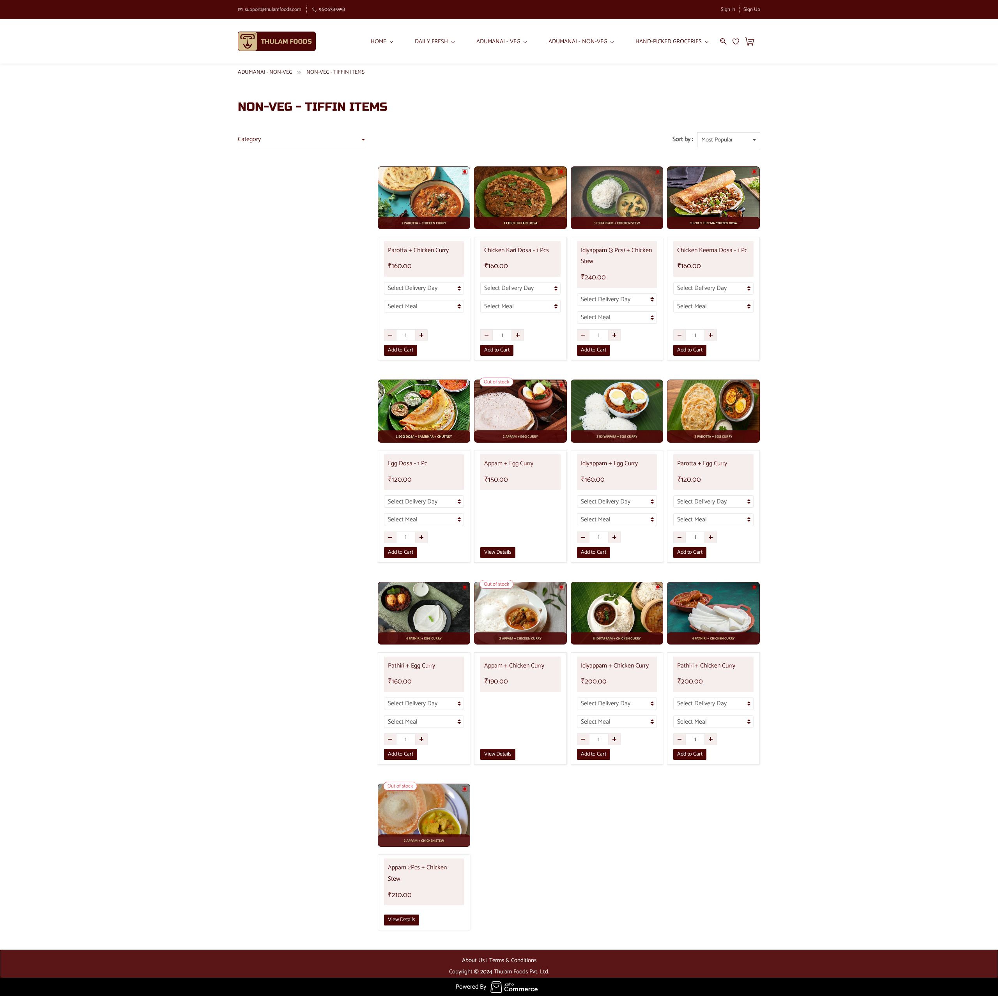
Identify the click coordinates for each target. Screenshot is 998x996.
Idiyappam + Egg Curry (609, 463)
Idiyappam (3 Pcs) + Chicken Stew (616, 256)
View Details (497, 552)
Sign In (728, 9)
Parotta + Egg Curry (702, 463)
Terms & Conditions (512, 960)
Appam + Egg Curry (508, 463)
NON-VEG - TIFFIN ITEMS (335, 72)
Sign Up (751, 9)
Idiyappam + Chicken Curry (615, 665)
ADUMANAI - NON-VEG (265, 72)
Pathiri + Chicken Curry (706, 665)
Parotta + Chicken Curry (418, 250)
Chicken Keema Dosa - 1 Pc (712, 250)
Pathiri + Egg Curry (411, 665)
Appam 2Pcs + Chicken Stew (417, 873)
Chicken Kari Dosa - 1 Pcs (516, 250)
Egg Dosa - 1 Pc (407, 463)
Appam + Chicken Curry (514, 665)
